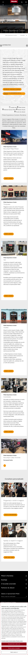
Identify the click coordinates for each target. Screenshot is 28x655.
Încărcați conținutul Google (12, 89)
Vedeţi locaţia (9, 178)
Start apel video (9, 557)
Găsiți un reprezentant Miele (10, 593)
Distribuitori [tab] (6, 45)
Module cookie (19, 641)
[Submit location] (26, 596)
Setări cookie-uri (14, 652)
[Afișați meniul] (3, 2)
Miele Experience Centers (11, 35)
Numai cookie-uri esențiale (14, 648)
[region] (14, 628)
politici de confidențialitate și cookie (12, 94)
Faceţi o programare (10, 514)
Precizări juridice (4, 641)
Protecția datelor (12, 641)
